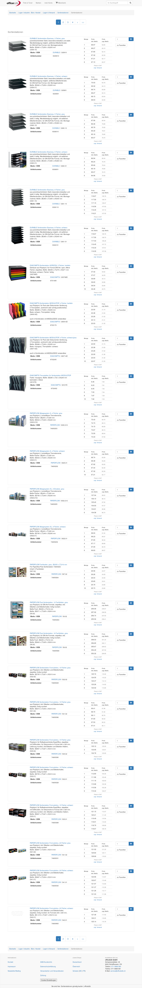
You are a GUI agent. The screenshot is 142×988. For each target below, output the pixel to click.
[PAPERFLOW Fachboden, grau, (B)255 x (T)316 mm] (17, 572)
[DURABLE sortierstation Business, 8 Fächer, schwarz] (17, 235)
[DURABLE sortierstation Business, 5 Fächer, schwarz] (17, 160)
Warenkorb (62, 3)
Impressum (12, 966)
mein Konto (48, 3)
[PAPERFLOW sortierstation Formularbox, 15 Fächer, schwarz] (17, 775)
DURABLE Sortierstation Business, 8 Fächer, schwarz (48, 227)
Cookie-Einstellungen (48, 980)
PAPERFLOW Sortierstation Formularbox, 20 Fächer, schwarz (51, 870)
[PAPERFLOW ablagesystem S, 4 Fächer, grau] (17, 421)
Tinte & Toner (28, 3)
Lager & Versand (49, 12)
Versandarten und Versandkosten (52, 971)
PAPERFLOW (55, 425)
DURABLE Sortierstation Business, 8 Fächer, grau (47, 190)
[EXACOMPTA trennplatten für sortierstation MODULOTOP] (17, 383)
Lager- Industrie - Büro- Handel (29, 12)
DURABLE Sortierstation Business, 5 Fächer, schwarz (48, 152)
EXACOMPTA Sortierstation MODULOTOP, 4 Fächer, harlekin (51, 303)
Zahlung (43, 975)
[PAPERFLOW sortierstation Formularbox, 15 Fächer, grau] (17, 675)
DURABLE (56, 52)
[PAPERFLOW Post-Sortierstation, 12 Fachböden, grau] (17, 610)
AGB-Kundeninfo (46, 962)
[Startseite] (13, 3)
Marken (38, 3)
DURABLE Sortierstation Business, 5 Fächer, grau (47, 114)
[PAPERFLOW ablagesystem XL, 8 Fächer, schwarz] (17, 534)
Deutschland (77, 962)
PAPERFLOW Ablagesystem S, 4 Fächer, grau (46, 413)
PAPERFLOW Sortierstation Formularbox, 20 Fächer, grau (50, 843)
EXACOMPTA (55, 277)
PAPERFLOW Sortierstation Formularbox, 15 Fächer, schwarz (51, 767)
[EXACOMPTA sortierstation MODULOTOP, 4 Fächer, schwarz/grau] (17, 345)
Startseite (12, 12)
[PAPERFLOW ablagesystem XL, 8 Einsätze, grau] (17, 497)
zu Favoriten (121, 45)
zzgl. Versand (98, 68)
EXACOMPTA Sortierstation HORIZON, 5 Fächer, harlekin (50, 265)
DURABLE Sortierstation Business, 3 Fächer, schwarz (48, 76)
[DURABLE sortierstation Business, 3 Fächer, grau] (17, 46)
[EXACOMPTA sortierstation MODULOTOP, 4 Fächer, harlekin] (17, 311)
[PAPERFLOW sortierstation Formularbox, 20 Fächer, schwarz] (17, 878)
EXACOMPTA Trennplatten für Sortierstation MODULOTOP (50, 375)
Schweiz (75, 971)
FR (84, 971)
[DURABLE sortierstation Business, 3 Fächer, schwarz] (17, 84)
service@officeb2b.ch (118, 971)
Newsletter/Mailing (14, 971)
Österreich (76, 966)
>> (83, 22)
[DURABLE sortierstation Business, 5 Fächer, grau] (17, 122)
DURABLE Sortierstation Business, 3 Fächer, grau (47, 38)
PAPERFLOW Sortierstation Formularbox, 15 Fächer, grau (50, 667)
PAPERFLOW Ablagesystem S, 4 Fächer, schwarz (47, 451)
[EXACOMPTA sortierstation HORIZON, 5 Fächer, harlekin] (17, 273)
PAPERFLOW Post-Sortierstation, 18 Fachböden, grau (49, 633)
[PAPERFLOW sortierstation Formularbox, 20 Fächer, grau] (17, 851)
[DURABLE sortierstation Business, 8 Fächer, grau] (17, 197)
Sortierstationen (63, 12)
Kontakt (10, 962)
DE (80, 971)
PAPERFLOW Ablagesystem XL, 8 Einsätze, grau (47, 489)
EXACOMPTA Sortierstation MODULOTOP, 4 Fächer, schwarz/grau (53, 337)
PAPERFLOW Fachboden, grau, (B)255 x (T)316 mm (48, 564)
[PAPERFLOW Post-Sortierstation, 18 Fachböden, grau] (17, 641)
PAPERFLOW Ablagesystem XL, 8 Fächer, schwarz (48, 527)
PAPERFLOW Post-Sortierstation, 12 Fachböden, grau (49, 602)
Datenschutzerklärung (48, 966)
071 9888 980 (116, 966)
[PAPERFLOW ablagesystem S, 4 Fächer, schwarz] (17, 459)
